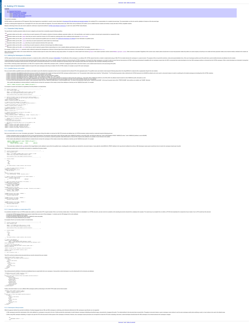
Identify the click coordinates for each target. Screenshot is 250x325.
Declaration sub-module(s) (19, 14)
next (125, 2)
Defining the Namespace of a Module (17, 12)
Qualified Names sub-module (19, 13)
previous (121, 2)
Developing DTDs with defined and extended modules (75, 21)
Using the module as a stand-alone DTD (22, 15)
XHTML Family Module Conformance (57, 25)
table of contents (131, 2)
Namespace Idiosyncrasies (19, 16)
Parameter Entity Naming (15, 11)
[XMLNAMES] (57, 58)
